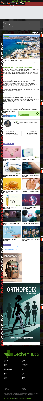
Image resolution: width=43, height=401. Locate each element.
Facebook (6, 116)
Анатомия (5, 377)
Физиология (24, 377)
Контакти (23, 388)
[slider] (6, 114)
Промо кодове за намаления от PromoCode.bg (12, 246)
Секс (23, 368)
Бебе (5, 368)
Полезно (23, 360)
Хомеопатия (24, 370)
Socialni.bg (9, 392)
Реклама (5, 388)
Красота (23, 369)
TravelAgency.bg (14, 392)
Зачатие (5, 365)
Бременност (24, 365)
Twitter (12, 116)
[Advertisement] (21, 11)
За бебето (5, 364)
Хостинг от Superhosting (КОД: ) (23, 398)
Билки (5, 374)
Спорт (23, 373)
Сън (23, 374)
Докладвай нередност (24, 114)
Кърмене (23, 366)
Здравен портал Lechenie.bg (8, 26)
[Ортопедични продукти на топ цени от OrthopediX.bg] (21, 312)
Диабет (23, 372)
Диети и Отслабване (25, 364)
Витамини (5, 378)
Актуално (16, 26)
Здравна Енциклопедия (8, 361)
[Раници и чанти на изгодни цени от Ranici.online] (12, 267)
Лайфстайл (6, 370)
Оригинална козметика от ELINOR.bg (11, 249)
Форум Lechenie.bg (7, 379)
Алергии (5, 373)
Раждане (5, 366)
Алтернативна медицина (8, 369)
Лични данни (24, 389)
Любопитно (6, 360)
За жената (24, 361)
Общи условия (6, 389)
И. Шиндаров (6, 60)
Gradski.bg (5, 392)
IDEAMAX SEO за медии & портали (9, 398)
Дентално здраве (7, 372)
